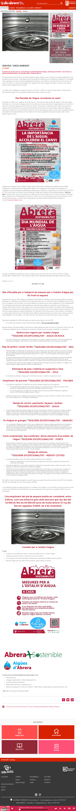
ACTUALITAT (5, 760)
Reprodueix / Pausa (12, 808)
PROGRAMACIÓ (34, 777)
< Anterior (60, 808)
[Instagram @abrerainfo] (40, 795)
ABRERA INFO (19, 735)
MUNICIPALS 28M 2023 (7, 784)
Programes (33, 779)
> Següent (65, 808)
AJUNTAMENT (56, 735)
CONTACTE (47, 782)
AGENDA (56, 750)
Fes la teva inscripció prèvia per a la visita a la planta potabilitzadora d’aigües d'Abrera (33, 706)
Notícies (12, 760)
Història (18, 779)
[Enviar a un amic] (72, 699)
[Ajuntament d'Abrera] (70, 3)
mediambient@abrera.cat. (15, 200)
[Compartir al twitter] (67, 699)
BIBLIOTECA (20, 749)
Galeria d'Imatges (20, 782)
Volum (55, 808)
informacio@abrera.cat (46, 800)
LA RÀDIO (18, 777)
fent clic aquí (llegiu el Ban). (50, 323)
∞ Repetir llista (69, 808)
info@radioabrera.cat (41, 803)
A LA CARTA (47, 777)
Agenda (3, 790)
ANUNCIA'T (47, 779)
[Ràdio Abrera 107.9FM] (12, 2)
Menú (74, 808)
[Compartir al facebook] (63, 699)
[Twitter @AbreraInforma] (36, 795)
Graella (32, 782)
